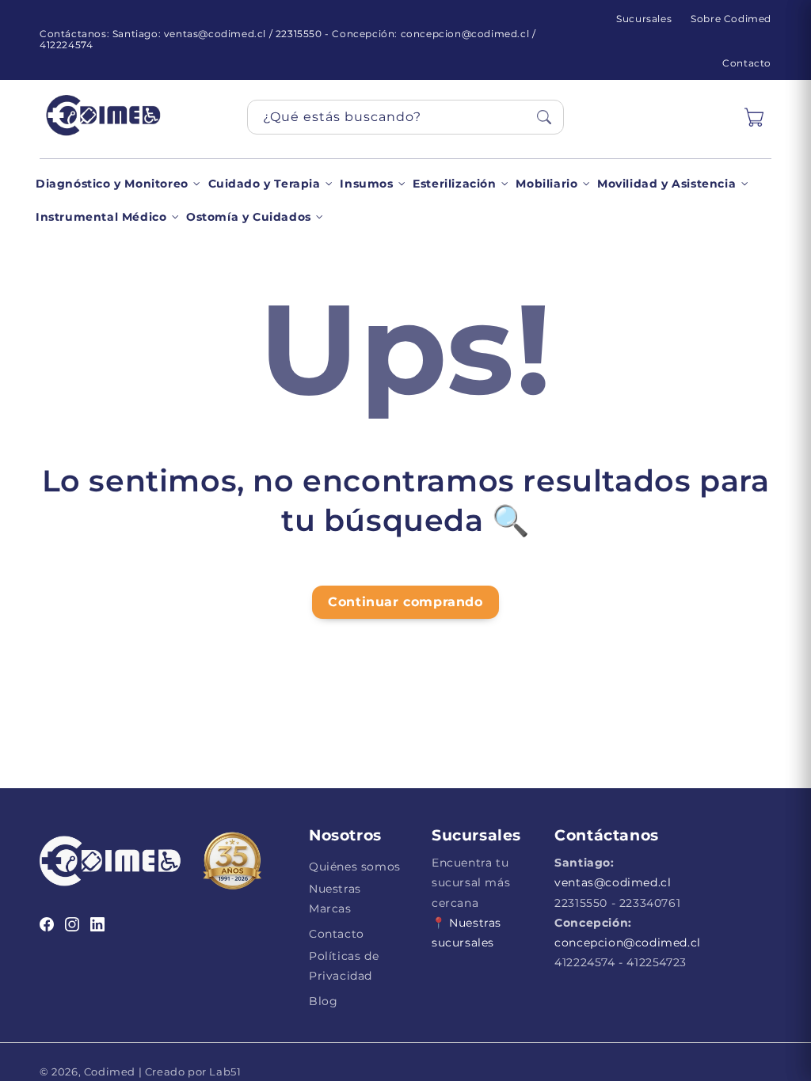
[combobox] (405, 117)
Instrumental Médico (101, 217)
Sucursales (644, 19)
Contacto (746, 63)
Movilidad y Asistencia (666, 183)
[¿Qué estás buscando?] (544, 117)
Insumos (366, 183)
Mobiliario (546, 183)
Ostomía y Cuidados (248, 217)
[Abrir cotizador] (754, 117)
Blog (323, 1001)
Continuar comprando (405, 601)
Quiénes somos (355, 866)
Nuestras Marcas (335, 899)
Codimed (109, 1071)
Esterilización (454, 183)
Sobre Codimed (731, 19)
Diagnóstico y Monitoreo (112, 183)
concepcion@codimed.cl (627, 942)
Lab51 (224, 1071)
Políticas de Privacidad (344, 966)
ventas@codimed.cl (612, 882)
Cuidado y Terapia (264, 183)
